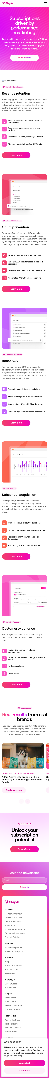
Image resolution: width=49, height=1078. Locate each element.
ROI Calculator (11, 969)
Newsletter (10, 973)
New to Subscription (14, 951)
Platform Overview (13, 914)
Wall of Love (10, 988)
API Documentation (13, 1005)
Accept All (24, 1063)
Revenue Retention (13, 918)
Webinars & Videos (13, 965)
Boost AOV (10, 925)
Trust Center (11, 1001)
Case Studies (11, 984)
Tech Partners (11, 1024)
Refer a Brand (11, 1032)
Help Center (10, 998)
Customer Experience (15, 933)
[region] (24, 1057)
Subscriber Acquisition (15, 929)
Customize (24, 1070)
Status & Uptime (12, 1009)
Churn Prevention (13, 921)
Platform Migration (13, 948)
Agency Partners (12, 1020)
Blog (7, 962)
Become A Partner (13, 1028)
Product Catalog (12, 937)
